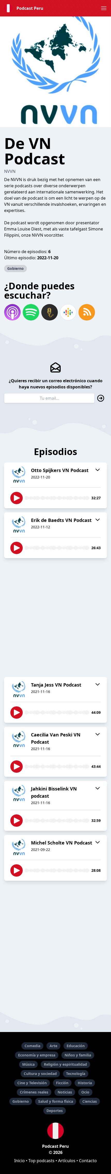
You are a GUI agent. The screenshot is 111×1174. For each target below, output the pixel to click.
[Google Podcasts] (68, 312)
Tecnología (75, 1073)
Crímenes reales (34, 1092)
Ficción (62, 1082)
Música (28, 1064)
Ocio (85, 1092)
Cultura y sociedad (40, 1073)
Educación (76, 1045)
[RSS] (86, 312)
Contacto (88, 1160)
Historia (85, 1082)
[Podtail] (49, 312)
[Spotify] (31, 312)
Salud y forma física (55, 1101)
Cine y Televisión (32, 1082)
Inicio (19, 1160)
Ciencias (89, 1101)
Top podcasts (41, 1160)
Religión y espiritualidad (65, 1064)
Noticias (65, 1092)
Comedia (32, 1045)
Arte (53, 1045)
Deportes (54, 1110)
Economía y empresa (36, 1055)
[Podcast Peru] (55, 1131)
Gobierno (15, 268)
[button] (104, 8)
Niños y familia (78, 1055)
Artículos (66, 1160)
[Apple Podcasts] (12, 312)
